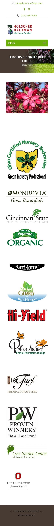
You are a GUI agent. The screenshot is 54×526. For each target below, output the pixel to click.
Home (23, 65)
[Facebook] (24, 9)
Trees (30, 65)
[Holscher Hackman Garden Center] (21, 30)
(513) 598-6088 (28, 15)
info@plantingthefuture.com (28, 3)
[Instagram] (29, 9)
